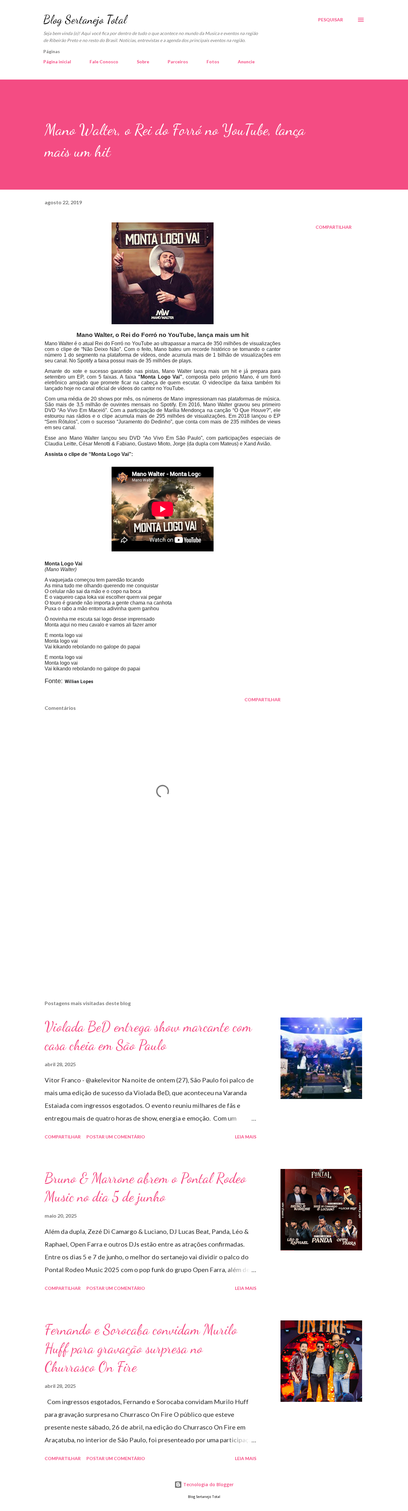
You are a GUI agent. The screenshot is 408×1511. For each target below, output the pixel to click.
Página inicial (57, 61)
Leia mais (245, 1136)
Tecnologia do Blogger (208, 1484)
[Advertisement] (152, 920)
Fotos (213, 61)
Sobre (143, 61)
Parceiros (178, 61)
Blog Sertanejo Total (85, 19)
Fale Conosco (104, 61)
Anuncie (246, 61)
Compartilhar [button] (334, 227)
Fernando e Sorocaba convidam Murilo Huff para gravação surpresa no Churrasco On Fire (141, 1348)
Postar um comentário (115, 1136)
